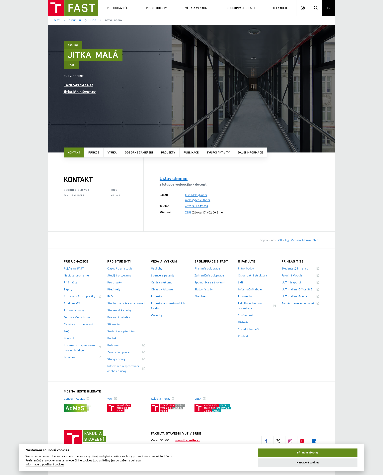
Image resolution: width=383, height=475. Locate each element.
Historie (243, 322)
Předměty (113, 289)
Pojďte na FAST (74, 268)
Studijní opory (121, 359)
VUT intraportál (297, 282)
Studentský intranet (300, 268)
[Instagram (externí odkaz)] (290, 441)
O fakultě (280, 8)
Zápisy (68, 289)
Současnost (245, 315)
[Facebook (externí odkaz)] (266, 441)
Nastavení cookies (307, 462)
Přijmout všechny (307, 452)
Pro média (245, 296)
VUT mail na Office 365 (300, 289)
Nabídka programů (76, 275)
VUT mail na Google (300, 296)
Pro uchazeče (117, 8)
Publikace (191, 152)
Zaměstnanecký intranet (300, 303)
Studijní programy (119, 275)
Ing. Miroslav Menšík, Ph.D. (302, 240)
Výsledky (156, 315)
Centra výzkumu (162, 282)
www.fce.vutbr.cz (187, 440)
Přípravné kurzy (74, 310)
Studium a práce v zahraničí (125, 303)
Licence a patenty (163, 275)
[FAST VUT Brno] (73, 8)
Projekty (168, 152)
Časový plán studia (119, 268)
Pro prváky (114, 282)
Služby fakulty (203, 289)
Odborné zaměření (139, 152)
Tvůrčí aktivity (218, 152)
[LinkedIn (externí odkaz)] (314, 441)
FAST (57, 20)
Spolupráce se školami (209, 282)
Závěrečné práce (123, 352)
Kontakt (74, 152)
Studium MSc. (73, 303)
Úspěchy (156, 268)
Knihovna (118, 345)
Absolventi (201, 296)
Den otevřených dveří (78, 317)
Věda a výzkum (196, 8)
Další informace (250, 152)
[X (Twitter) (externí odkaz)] (278, 441)
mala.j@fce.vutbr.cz (197, 200)
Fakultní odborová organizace (250, 306)
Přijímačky (70, 282)
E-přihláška (76, 357)
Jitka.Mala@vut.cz (80, 91)
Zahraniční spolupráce (209, 275)
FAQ (66, 331)
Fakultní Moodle (297, 275)
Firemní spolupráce (207, 268)
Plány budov (246, 268)
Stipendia (113, 324)
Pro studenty (156, 8)
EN (329, 8)
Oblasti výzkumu (162, 289)
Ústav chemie (174, 178)
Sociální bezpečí (248, 329)
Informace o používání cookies (45, 464)
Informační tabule (250, 289)
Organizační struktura (252, 275)
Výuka (112, 152)
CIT (280, 240)
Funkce (93, 152)
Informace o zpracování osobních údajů (79, 348)
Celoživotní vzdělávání (78, 324)
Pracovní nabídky (118, 317)
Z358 (188, 212)
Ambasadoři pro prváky (82, 296)
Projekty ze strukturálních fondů (168, 305)
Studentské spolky (119, 310)
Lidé (93, 20)
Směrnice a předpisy (121, 331)
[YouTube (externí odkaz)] (302, 441)
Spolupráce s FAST (241, 8)
